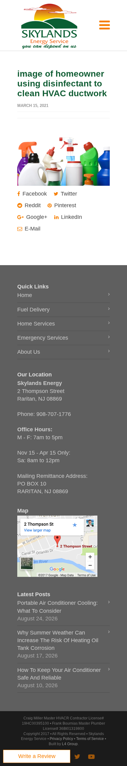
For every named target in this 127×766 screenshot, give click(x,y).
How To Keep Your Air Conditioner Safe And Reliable (59, 674)
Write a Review (36, 756)
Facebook (34, 194)
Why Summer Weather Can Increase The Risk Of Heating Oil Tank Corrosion (57, 640)
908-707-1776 (53, 414)
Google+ (36, 217)
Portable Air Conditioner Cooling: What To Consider (57, 607)
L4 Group (70, 744)
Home (24, 295)
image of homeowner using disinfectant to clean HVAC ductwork (62, 83)
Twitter (68, 194)
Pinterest (64, 205)
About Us (28, 352)
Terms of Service (90, 739)
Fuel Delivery (33, 310)
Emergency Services (42, 338)
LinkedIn (70, 217)
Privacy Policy (61, 739)
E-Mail (31, 229)
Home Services (36, 324)
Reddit (32, 205)
